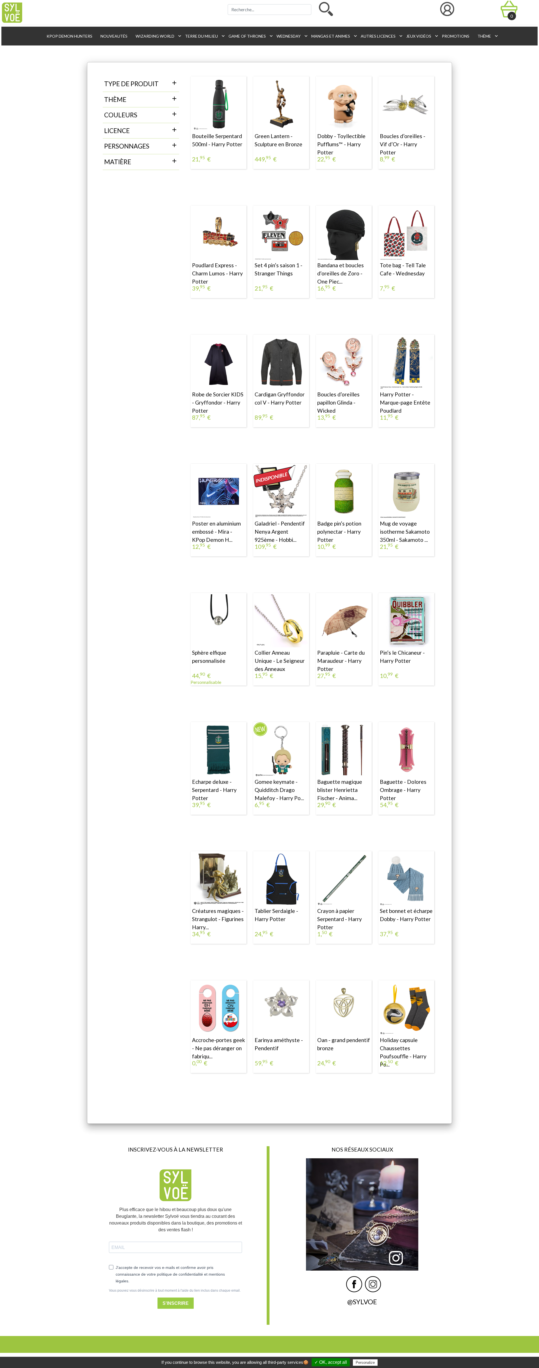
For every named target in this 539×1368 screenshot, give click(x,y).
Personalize (365, 1362)
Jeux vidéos (420, 36)
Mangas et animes (332, 36)
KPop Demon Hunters (69, 36)
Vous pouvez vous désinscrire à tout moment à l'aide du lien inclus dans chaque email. (175, 1290)
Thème (486, 36)
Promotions (455, 36)
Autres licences (380, 36)
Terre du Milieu (203, 36)
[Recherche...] (326, 9)
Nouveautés (113, 36)
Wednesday (290, 36)
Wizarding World (157, 36)
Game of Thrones (249, 36)
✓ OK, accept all (330, 1362)
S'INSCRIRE (176, 1303)
